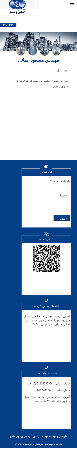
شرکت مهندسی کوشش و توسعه (43, 443)
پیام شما (65, 195)
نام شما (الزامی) (60, 180)
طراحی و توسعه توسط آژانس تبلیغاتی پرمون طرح (38, 436)
